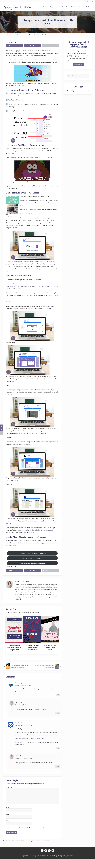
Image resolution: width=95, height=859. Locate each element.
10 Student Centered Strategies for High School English (32, 647)
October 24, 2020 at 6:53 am (23, 685)
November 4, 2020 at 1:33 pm (23, 705)
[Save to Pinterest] (1, 429)
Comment (9, 787)
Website (8, 821)
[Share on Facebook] (1, 426)
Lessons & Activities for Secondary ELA (32, 558)
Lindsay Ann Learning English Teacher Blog (44, 856)
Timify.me (9, 442)
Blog (8, 34)
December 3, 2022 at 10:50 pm (24, 725)
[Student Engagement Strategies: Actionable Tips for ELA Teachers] (14, 629)
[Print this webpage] (1, 433)
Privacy (60, 856)
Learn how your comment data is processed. (37, 841)
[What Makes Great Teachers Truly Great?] (50, 629)
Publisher (12, 376)
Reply (58, 694)
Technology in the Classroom (16, 34)
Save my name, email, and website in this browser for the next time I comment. (30, 828)
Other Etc (11, 519)
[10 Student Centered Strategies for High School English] (32, 629)
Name (8, 807)
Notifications (9, 225)
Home (4, 34)
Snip (42, 392)
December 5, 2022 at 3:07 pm (23, 758)
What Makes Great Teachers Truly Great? (50, 647)
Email (8, 814)
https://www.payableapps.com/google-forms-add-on (30, 738)
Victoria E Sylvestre (20, 683)
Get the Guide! (78, 64)
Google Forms (31, 51)
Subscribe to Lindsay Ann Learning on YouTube (32, 563)
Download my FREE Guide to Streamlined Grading (32, 553)
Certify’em (47, 306)
